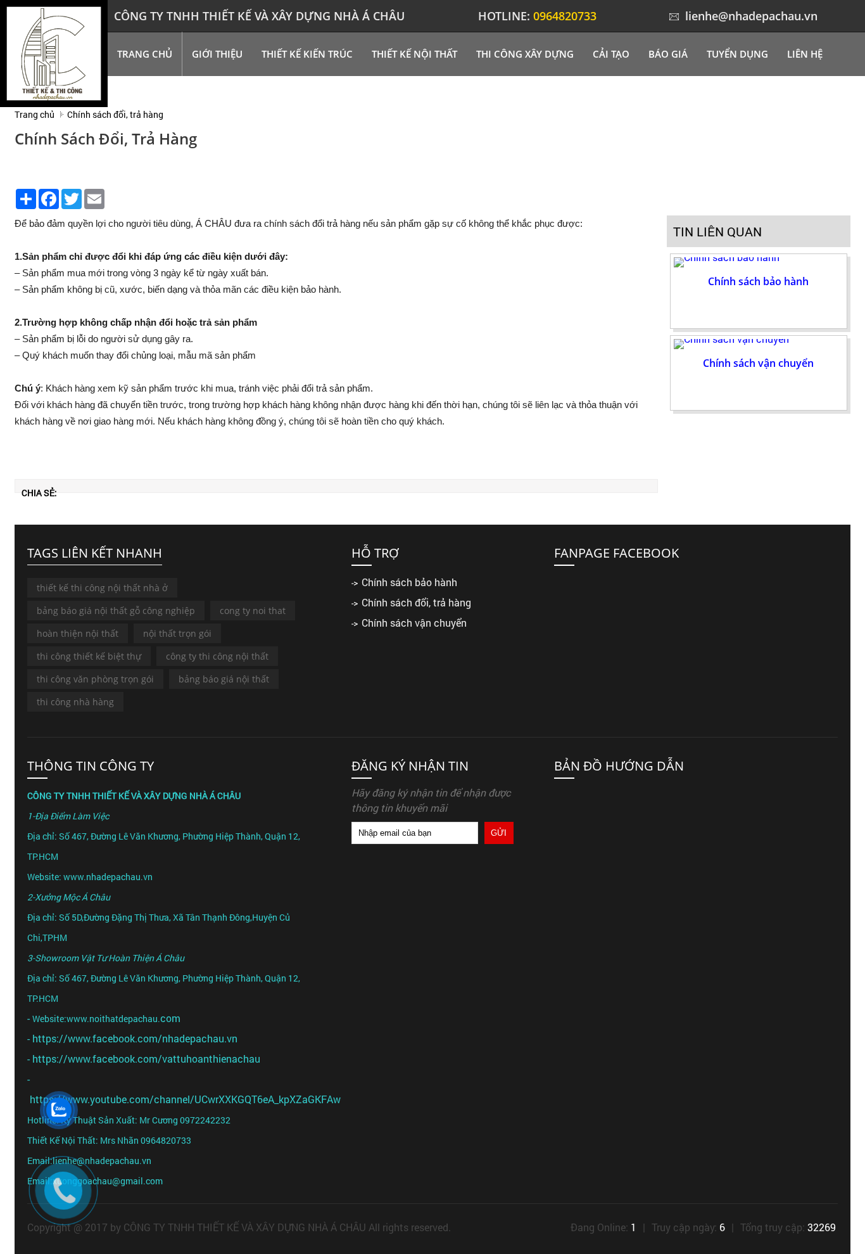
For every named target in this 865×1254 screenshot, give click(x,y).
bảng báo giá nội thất (224, 679)
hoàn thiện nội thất (77, 633)
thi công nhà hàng (75, 702)
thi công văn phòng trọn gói (95, 679)
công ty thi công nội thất (217, 656)
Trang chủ (144, 54)
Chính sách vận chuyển (758, 363)
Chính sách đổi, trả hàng (416, 602)
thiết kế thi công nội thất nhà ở (102, 588)
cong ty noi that (253, 611)
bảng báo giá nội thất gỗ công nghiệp (116, 611)
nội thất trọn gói (177, 633)
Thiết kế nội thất (414, 54)
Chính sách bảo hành (758, 281)
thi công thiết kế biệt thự (89, 656)
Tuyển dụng (737, 54)
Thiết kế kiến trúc (307, 54)
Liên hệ (805, 54)
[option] (758, 291)
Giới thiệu (217, 54)
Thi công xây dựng (525, 54)
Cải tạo (611, 54)
